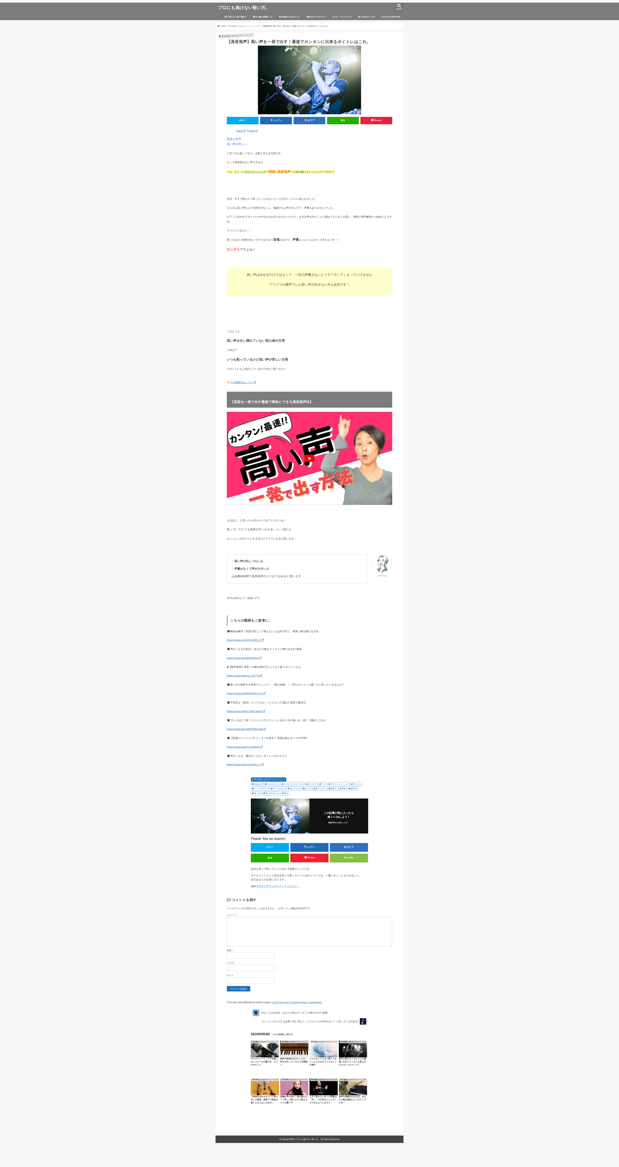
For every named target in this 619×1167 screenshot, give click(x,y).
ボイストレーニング (339, 784)
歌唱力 (334, 789)
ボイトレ (357, 784)
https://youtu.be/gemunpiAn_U (244, 764)
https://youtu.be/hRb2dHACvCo (245, 693)
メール (231, 962)
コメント (232, 915)
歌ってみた (321, 789)
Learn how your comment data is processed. (297, 1002)
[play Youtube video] (309, 458)
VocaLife (258, 784)
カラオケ (312, 784)
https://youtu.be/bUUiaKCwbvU (244, 711)
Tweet (239, 130)
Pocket (251, 130)
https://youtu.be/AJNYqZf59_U (244, 640)
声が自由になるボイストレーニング (269, 779)
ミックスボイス (261, 789)
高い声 (257, 793)
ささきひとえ (273, 784)
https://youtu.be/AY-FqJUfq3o (243, 746)
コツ (323, 784)
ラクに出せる (279, 789)
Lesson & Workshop (391, 17)
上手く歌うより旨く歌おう (235, 17)
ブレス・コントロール (342, 17)
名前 (230, 950)
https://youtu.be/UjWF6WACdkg (245, 729)
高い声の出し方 (272, 793)
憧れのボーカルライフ (316, 17)
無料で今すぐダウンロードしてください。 (275, 886)
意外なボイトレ (254, 171)
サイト (230, 975)
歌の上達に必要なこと (263, 17)
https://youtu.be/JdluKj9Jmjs (243, 658)
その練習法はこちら (241, 382)
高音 (286, 793)
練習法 (354, 789)
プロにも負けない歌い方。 (244, 7)
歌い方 (308, 789)
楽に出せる (295, 789)
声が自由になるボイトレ (289, 17)
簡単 (344, 789)
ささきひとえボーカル (293, 784)
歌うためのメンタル (366, 17)
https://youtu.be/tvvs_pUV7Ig (243, 675)
